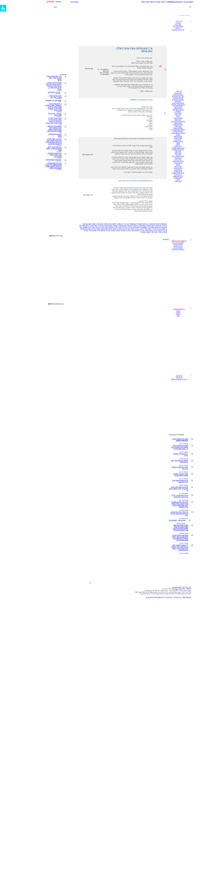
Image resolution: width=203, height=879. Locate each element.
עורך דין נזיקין (126, 228)
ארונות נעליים (178, 163)
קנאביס (148, 232)
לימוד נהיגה (178, 24)
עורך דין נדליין (134, 228)
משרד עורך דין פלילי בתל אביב (136, 225)
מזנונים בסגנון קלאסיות (178, 104)
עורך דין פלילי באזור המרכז (104, 228)
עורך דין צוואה (163, 230)
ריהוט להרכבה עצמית (178, 173)
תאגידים (143, 232)
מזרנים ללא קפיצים (178, 149)
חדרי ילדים (178, 159)
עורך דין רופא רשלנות (151, 230)
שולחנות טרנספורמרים (178, 129)
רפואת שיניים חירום (178, 242)
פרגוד (178, 179)
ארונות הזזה (178, 166)
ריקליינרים (178, 139)
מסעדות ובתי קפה (178, 26)
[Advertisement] (151, 6)
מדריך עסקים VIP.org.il (178, 379)
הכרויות (178, 377)
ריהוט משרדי (178, 181)
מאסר (106, 223)
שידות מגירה (178, 113)
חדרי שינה (178, 114)
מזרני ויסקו (178, 151)
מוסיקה (178, 312)
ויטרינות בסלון (178, 108)
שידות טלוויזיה (178, 106)
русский (174, 587)
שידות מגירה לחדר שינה (178, 121)
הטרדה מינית (112, 223)
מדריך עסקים (177, 589)
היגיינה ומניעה (178, 246)
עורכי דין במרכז (115, 230)
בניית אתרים (177, 597)
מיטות (178, 116)
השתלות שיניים (178, 244)
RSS (180, 587)
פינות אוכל (178, 126)
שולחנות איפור (178, 118)
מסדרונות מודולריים (178, 99)
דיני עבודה (120, 223)
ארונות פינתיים (178, 168)
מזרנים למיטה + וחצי (178, 156)
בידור (178, 316)
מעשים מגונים (87, 223)
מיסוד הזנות (99, 223)
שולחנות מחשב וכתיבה (178, 133)
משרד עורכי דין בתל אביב (89, 225)
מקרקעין (164, 225)
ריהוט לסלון (178, 101)
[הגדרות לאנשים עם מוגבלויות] (3, 8)
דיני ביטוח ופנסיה (143, 223)
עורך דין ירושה (152, 228)
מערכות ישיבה (178, 138)
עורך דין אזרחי (122, 227)
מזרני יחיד (178, 154)
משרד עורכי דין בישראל (119, 225)
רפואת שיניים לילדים (178, 249)
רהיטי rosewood (178, 176)
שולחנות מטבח (178, 128)
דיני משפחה (133, 223)
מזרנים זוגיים (178, 158)
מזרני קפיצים (178, 146)
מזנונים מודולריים (178, 94)
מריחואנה (158, 225)
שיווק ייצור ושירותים (178, 29)
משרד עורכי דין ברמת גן (105, 225)
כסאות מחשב (178, 136)
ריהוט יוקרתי (178, 174)
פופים (178, 143)
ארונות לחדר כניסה (178, 161)
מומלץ (178, 311)
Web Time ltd (187, 597)
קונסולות (178, 111)
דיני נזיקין (126, 223)
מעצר (94, 223)
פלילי (159, 232)
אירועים (178, 375)
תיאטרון (178, 314)
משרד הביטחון (150, 225)
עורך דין (129, 227)
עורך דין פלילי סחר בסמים (88, 228)
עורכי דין (178, 23)
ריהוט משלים (178, 178)
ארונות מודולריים (178, 98)
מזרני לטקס (178, 153)
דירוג (189, 587)
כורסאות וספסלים (178, 141)
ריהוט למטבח (178, 123)
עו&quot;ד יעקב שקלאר (140, 227)
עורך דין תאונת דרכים (137, 230)
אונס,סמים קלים (162, 223)
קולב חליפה (178, 119)
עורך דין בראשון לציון (111, 227)
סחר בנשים (158, 227)
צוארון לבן (154, 232)
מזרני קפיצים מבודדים (178, 148)
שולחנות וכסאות (178, 124)
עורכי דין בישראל (126, 230)
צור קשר (184, 587)
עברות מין (151, 227)
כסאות (178, 134)
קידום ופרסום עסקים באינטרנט (155, 597)
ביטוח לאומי (152, 223)
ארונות (178, 164)
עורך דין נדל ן (143, 228)
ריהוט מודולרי (178, 93)
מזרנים (178, 144)
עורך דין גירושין (99, 227)
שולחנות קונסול (178, 131)
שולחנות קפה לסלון (178, 109)
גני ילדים (178, 28)
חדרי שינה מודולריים (178, 96)
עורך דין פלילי (117, 228)
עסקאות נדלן (93, 230)
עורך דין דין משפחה (88, 227)
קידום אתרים (169, 597)
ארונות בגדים (178, 169)
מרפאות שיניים (178, 247)
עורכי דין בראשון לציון (103, 230)
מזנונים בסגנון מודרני (178, 103)
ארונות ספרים (178, 171)
